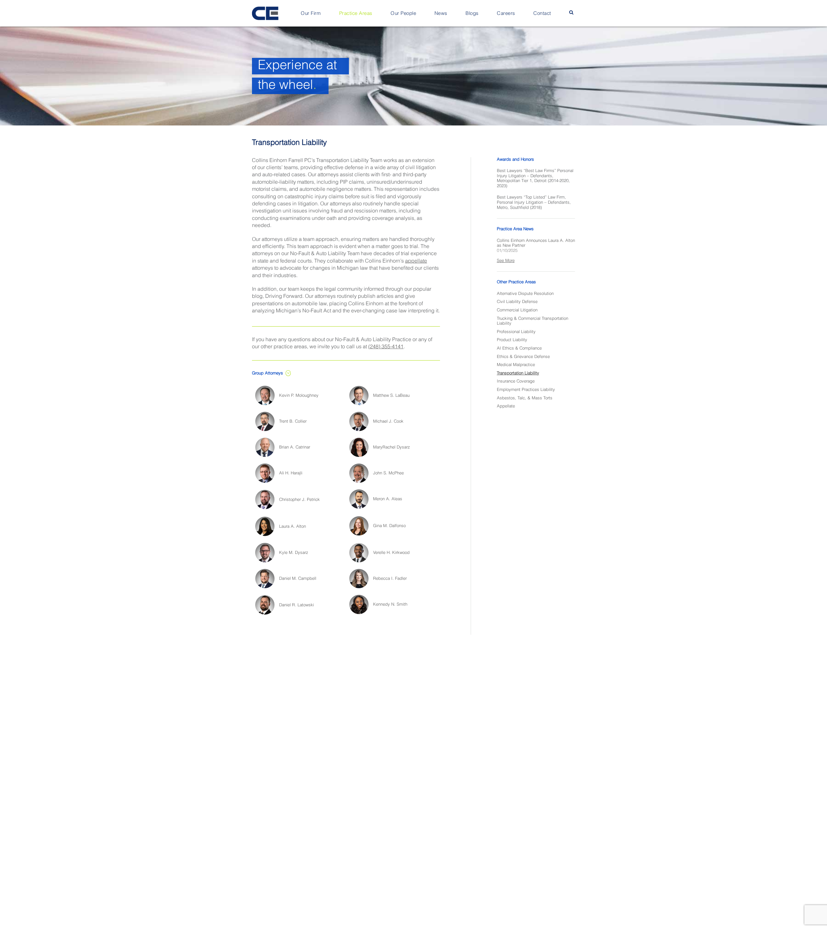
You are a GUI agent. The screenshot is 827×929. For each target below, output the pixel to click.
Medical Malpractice (516, 365)
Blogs (472, 13)
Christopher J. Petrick (299, 500)
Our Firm (311, 13)
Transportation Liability (518, 373)
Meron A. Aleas (387, 499)
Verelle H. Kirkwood (391, 553)
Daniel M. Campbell (297, 579)
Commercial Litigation (517, 310)
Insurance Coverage (516, 381)
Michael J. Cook (388, 421)
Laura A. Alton (292, 526)
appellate (416, 261)
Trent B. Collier (293, 421)
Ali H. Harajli (290, 473)
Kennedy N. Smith (390, 604)
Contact (542, 13)
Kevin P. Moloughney (299, 396)
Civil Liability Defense (517, 302)
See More (506, 261)
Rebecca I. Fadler (390, 579)
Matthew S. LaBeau (391, 396)
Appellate (506, 406)
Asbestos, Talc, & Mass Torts (524, 398)
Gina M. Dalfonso (389, 526)
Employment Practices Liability (526, 390)
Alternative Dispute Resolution (525, 294)
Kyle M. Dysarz (293, 553)
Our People (403, 13)
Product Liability (512, 340)
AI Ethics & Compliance (519, 348)
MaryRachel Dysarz (391, 447)
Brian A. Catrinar (294, 447)
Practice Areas (355, 13)
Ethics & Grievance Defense (523, 357)
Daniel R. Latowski (296, 605)
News (440, 13)
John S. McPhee (388, 473)
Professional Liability (516, 332)
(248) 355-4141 (385, 347)
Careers (506, 13)
